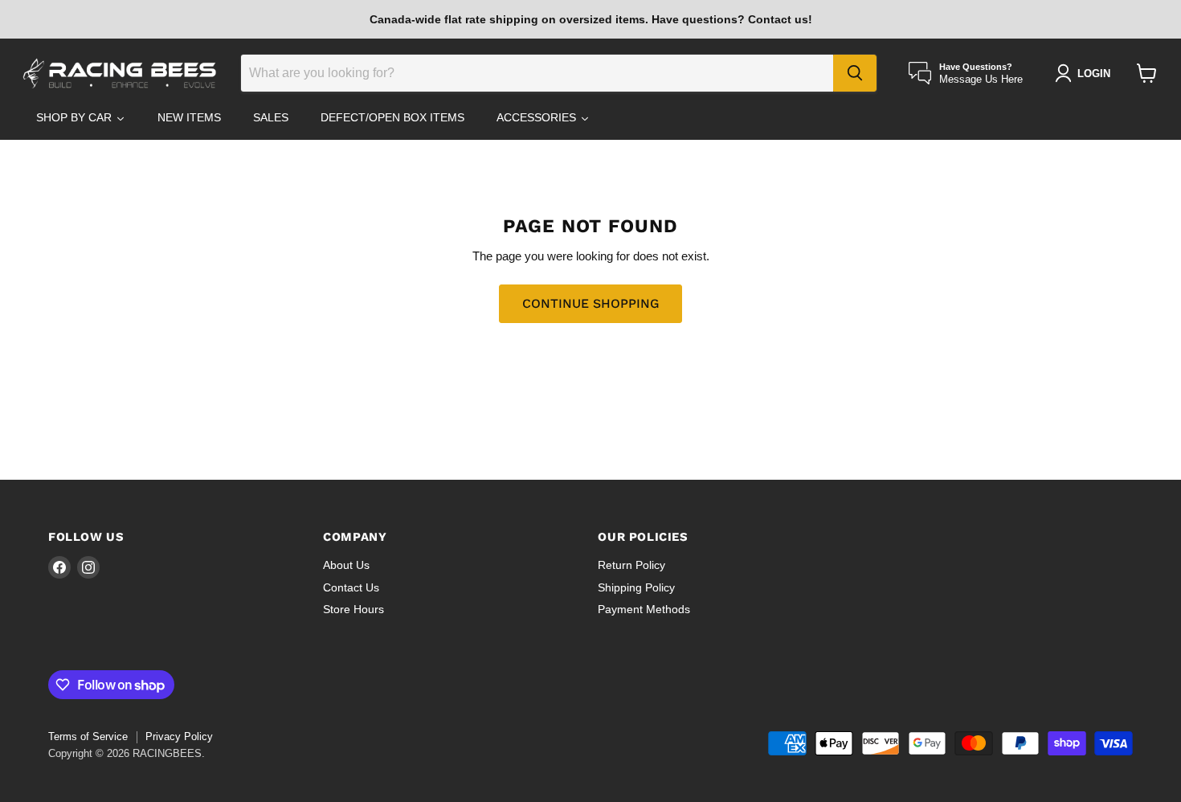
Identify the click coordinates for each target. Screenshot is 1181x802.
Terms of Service (88, 736)
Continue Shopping (590, 303)
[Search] (855, 73)
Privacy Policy (179, 736)
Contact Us (351, 587)
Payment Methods (644, 609)
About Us (346, 565)
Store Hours (353, 609)
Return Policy (631, 565)
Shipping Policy (636, 587)
